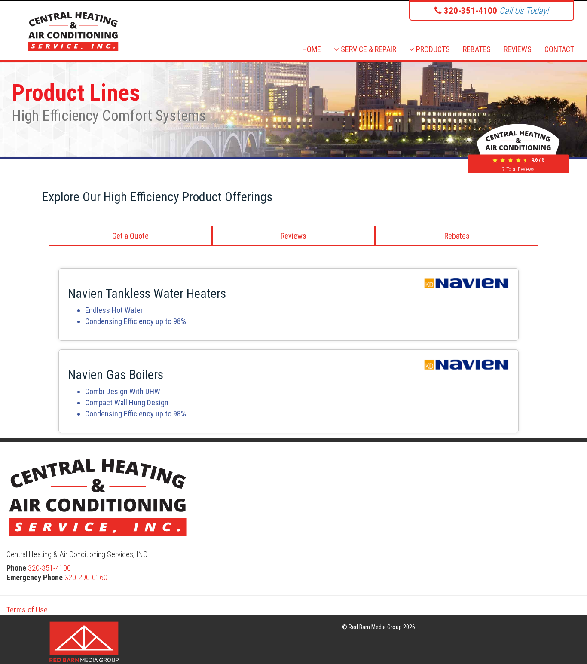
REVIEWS (518, 49)
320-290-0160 (85, 577)
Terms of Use (27, 609)
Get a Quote (130, 235)
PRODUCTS (432, 49)
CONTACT (559, 49)
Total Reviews (518, 169)
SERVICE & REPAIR (367, 49)
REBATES (477, 49)
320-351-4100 (49, 567)
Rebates (457, 235)
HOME (311, 49)
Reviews (293, 235)
